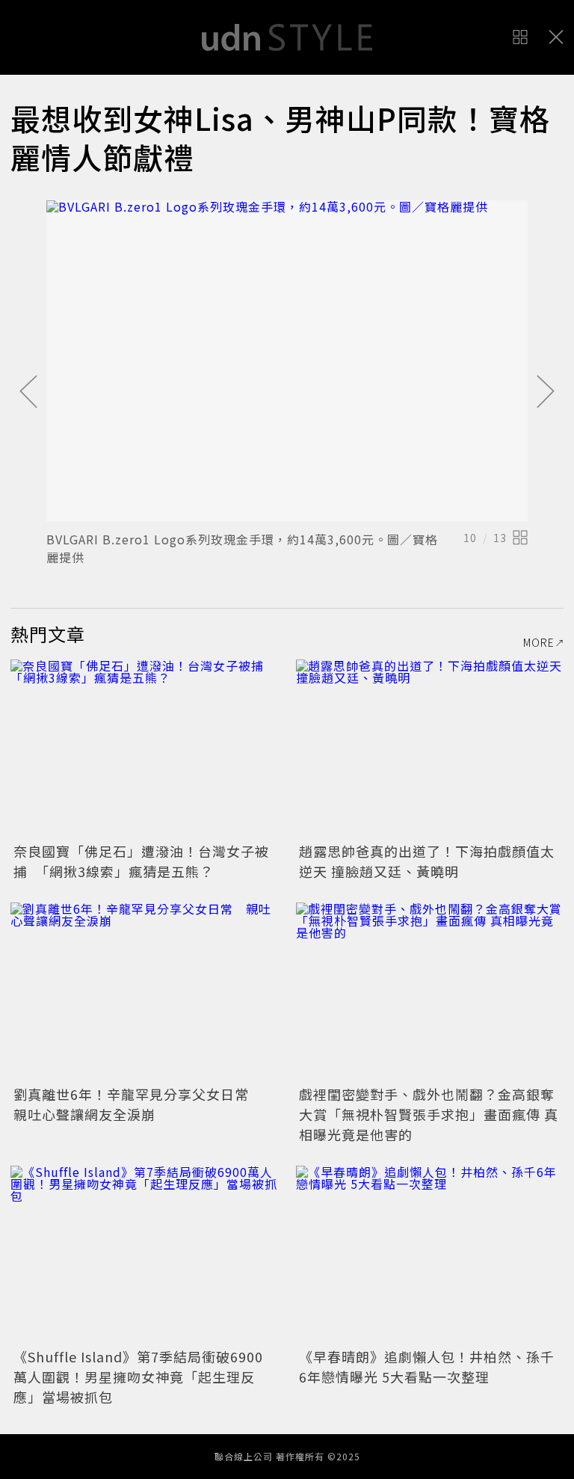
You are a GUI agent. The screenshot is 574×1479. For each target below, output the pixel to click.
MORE (539, 642)
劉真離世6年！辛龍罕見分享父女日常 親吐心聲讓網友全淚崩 (138, 1104)
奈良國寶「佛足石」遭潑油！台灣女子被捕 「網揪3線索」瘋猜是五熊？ (141, 861)
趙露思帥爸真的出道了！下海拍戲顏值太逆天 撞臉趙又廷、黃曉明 (427, 861)
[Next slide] (546, 393)
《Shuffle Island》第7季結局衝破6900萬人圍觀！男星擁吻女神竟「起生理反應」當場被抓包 (138, 1376)
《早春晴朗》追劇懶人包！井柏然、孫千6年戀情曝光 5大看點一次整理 (427, 1366)
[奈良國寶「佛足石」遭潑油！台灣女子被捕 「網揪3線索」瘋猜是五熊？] (144, 748)
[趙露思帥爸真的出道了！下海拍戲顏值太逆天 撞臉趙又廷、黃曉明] (430, 748)
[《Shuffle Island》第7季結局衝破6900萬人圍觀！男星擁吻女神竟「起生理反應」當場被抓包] (144, 1255)
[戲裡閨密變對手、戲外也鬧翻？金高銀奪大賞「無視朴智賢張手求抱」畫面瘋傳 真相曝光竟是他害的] (430, 992)
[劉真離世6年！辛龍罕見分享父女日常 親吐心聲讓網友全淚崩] (144, 992)
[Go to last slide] (28, 393)
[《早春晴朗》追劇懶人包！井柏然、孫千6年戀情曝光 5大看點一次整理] (430, 1255)
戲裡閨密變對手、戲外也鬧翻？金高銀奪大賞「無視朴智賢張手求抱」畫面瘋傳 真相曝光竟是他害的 (428, 1114)
